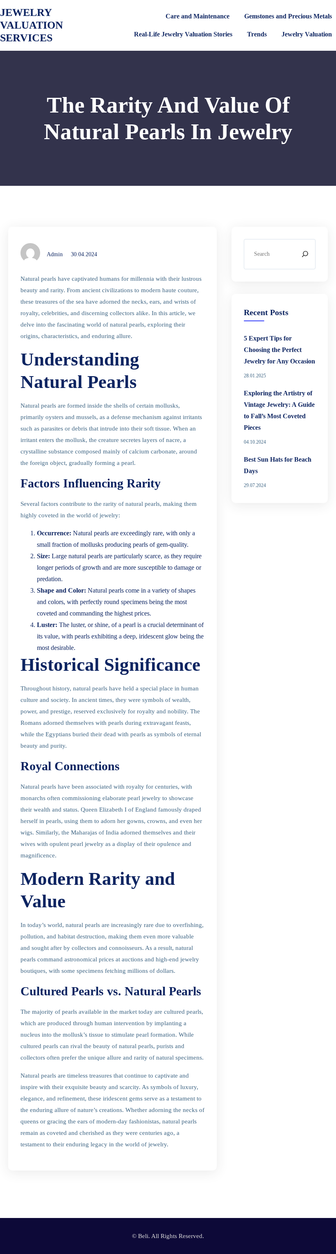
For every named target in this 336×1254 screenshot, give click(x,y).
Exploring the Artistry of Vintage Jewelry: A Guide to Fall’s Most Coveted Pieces (279, 410)
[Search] (305, 254)
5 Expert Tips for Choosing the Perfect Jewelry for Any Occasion (279, 350)
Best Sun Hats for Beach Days (277, 465)
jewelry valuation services (31, 25)
